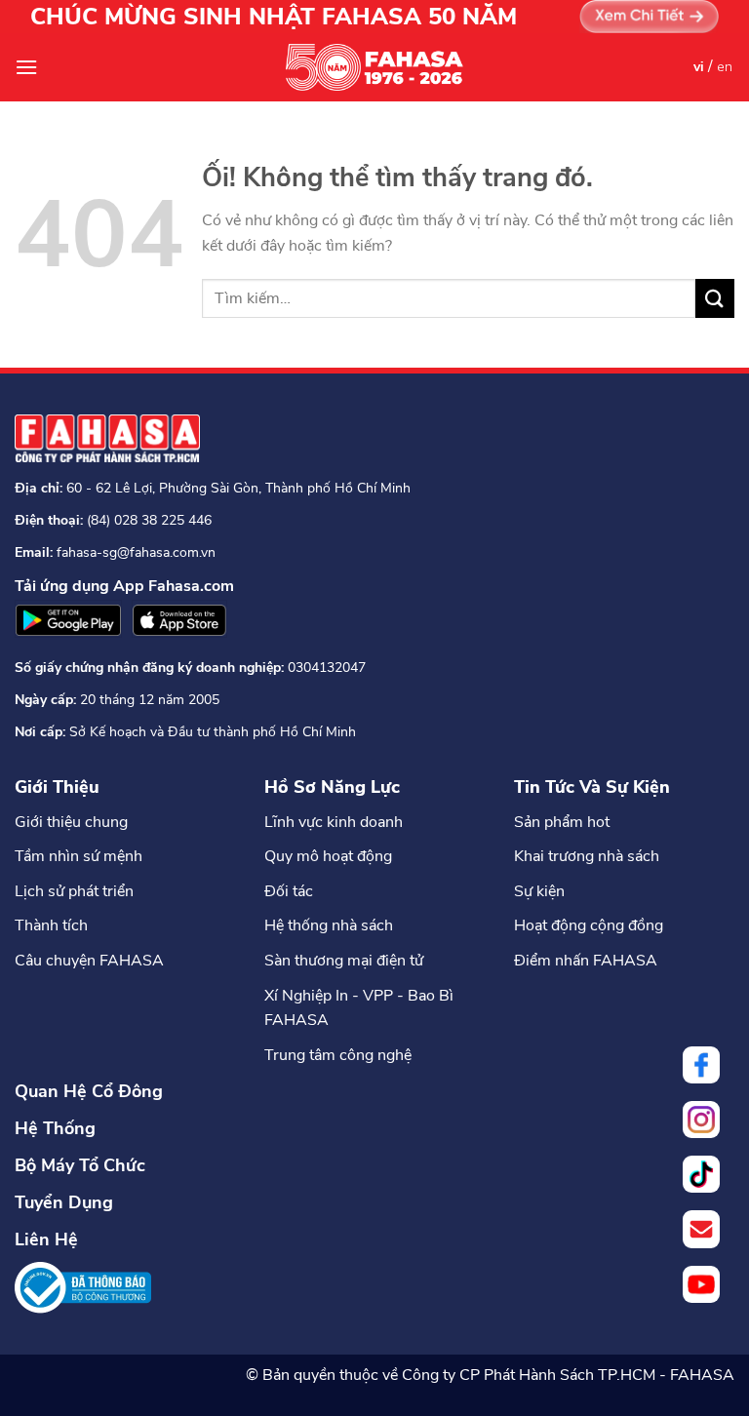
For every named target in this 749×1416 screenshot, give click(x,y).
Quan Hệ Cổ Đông (89, 1091)
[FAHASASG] (374, 67)
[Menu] (26, 67)
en (724, 67)
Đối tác (288, 891)
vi (698, 67)
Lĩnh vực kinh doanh (333, 822)
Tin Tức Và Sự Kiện (592, 787)
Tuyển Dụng (64, 1202)
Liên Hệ (46, 1239)
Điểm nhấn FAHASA (585, 960)
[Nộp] (714, 298)
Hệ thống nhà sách (328, 925)
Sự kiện (539, 891)
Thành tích (51, 925)
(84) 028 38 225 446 (149, 520)
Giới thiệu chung (71, 822)
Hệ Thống (55, 1128)
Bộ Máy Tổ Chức (80, 1165)
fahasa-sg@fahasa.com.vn (136, 552)
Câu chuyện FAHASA (89, 960)
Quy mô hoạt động (328, 856)
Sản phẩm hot (562, 822)
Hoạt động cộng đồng (588, 925)
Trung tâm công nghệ (338, 1055)
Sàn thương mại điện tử (343, 960)
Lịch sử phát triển (74, 891)
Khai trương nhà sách (586, 856)
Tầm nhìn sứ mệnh (78, 856)
